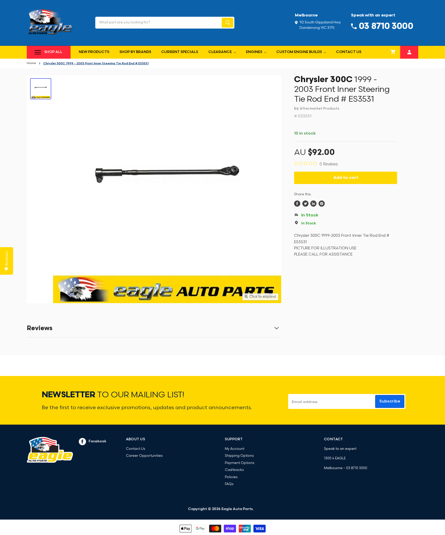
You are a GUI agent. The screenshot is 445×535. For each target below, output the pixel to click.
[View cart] (393, 52)
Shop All (53, 52)
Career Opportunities (144, 456)
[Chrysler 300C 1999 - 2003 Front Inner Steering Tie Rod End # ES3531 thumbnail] (41, 89)
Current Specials (179, 52)
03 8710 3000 (356, 468)
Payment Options (239, 463)
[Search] (227, 23)
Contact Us (348, 52)
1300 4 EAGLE (335, 458)
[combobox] (158, 23)
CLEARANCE (220, 52)
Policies (231, 477)
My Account (234, 449)
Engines (254, 52)
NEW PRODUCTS (94, 52)
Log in (409, 51)
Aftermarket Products (319, 108)
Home (31, 63)
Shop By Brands (135, 52)
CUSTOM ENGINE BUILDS (299, 52)
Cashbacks (234, 470)
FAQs (229, 484)
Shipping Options (239, 456)
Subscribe (389, 401)
